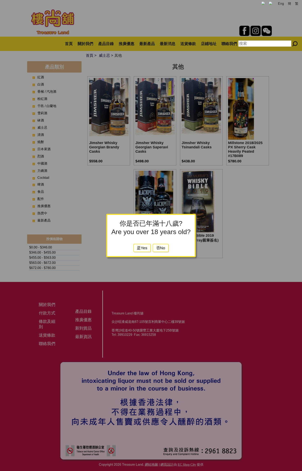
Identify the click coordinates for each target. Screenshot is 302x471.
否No (160, 248)
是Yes (142, 248)
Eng (281, 3)
